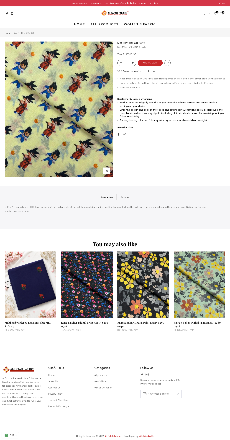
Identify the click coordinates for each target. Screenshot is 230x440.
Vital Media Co (146, 436)
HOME (79, 24)
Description (107, 197)
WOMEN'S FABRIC (140, 24)
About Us (53, 381)
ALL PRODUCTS (104, 24)
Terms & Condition (58, 400)
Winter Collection (103, 387)
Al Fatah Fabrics (113, 436)
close (8, 3)
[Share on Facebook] (6, 13)
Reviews (125, 197)
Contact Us (54, 387)
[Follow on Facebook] (142, 375)
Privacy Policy (55, 394)
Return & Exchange (58, 406)
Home (7, 33)
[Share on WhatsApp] (12, 13)
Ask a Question (125, 127)
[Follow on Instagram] (147, 375)
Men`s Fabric (101, 381)
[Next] (222, 284)
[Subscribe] (176, 393)
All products (100, 375)
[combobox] (10, 435)
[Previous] (8, 284)
